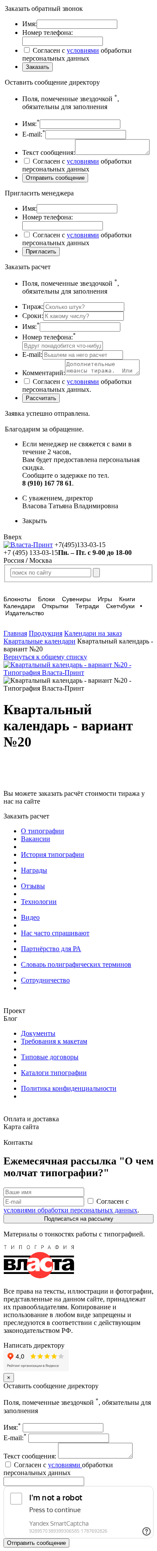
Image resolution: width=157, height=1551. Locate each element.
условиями (83, 50)
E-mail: (15, 1437)
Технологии (39, 901)
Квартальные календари (39, 641)
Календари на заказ (93, 633)
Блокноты (17, 599)
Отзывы (33, 886)
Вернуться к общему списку (45, 657)
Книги (127, 599)
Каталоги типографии (54, 1072)
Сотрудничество (45, 980)
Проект (14, 1010)
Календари (19, 606)
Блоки (46, 599)
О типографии (42, 831)
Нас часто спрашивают (55, 933)
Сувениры (76, 599)
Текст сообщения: (30, 1456)
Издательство (24, 612)
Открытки (55, 606)
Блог (10, 1018)
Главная (15, 633)
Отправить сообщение (36, 1543)
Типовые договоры (49, 1057)
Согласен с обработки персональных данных (58, 1468)
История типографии (52, 854)
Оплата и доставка (31, 1119)
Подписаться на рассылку (78, 1218)
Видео (30, 917)
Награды (34, 870)
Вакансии (35, 838)
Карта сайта (21, 1126)
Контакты (18, 1142)
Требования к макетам (54, 1041)
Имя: (12, 1427)
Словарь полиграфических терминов (76, 964)
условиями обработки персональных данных (70, 1210)
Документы (38, 1033)
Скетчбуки (120, 606)
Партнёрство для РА (51, 948)
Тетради (87, 606)
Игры (105, 599)
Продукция (45, 633)
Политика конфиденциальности (68, 1088)
